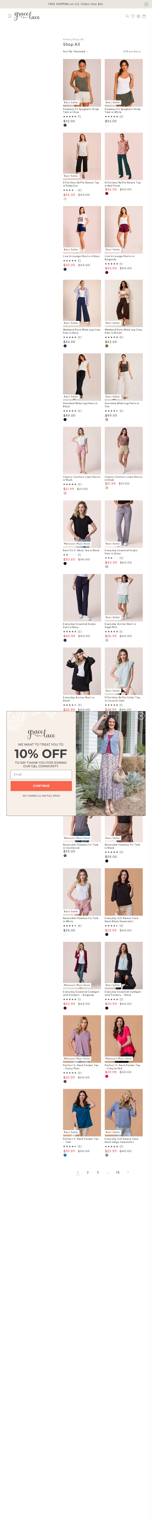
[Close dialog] (141, 716)
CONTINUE (41, 786)
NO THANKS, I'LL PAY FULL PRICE (41, 795)
